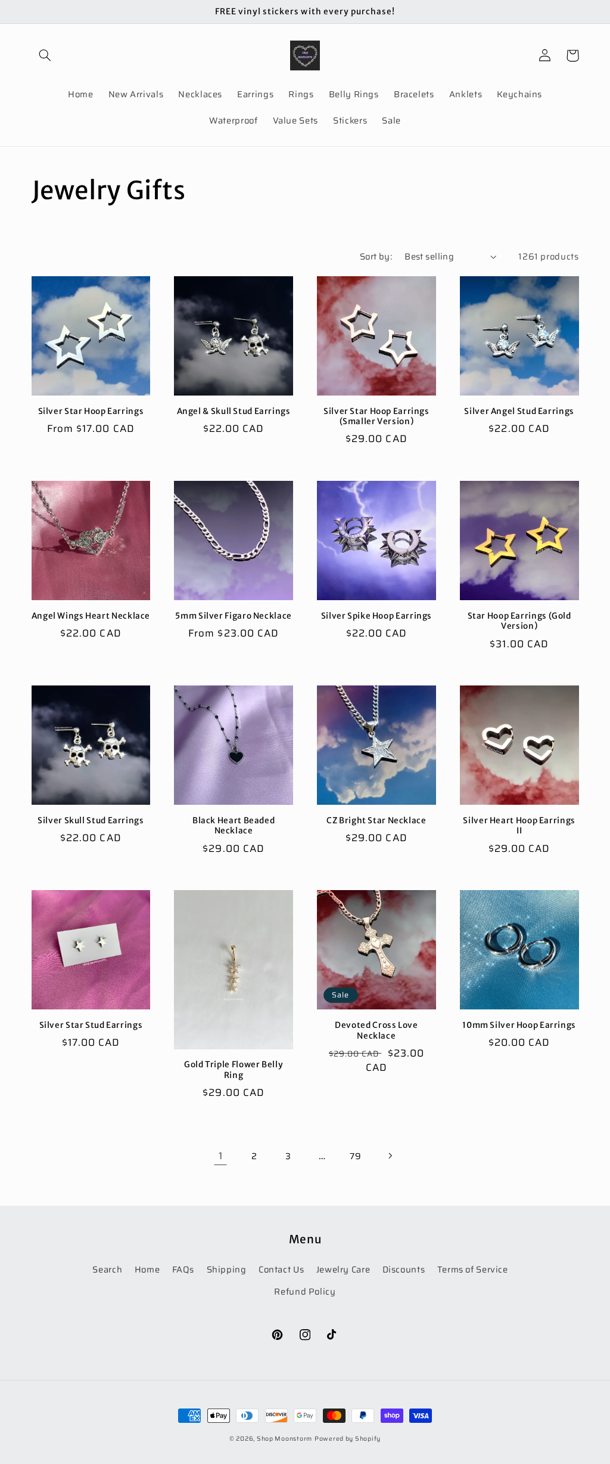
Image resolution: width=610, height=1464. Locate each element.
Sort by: (376, 256)
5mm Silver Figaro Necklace (233, 616)
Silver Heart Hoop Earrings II (519, 826)
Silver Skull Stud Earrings (91, 821)
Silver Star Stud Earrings (91, 1025)
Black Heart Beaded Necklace (233, 826)
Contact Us (281, 1269)
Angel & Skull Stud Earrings (234, 411)
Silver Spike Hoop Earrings (376, 616)
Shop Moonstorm (284, 1439)
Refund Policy (304, 1291)
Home (147, 1269)
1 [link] (221, 1155)
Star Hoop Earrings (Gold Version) (519, 621)
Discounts (403, 1269)
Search (107, 1269)
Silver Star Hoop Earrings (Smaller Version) (376, 416)
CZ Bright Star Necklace (376, 821)
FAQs (183, 1269)
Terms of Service (472, 1269)
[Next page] (389, 1155)
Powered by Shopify (348, 1439)
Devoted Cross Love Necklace (376, 1030)
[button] (45, 55)
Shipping (227, 1269)
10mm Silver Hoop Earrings (519, 1025)
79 (355, 1156)
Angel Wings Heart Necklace (91, 616)
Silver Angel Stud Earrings (519, 411)
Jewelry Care (343, 1269)
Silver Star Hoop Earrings (91, 411)
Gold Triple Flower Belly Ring (233, 1070)
